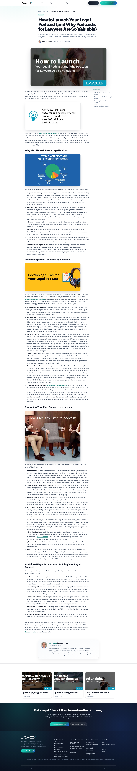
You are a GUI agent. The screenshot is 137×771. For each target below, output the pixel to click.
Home (39, 11)
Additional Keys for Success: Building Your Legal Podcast (101, 105)
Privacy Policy (104, 768)
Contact (104, 747)
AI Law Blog (105, 739)
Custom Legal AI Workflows (58, 740)
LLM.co (104, 749)
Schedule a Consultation (59, 724)
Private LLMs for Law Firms (59, 744)
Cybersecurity (64, 3)
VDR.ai (104, 751)
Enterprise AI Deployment (61, 756)
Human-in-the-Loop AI (76, 748)
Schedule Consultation (108, 3)
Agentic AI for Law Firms (76, 739)
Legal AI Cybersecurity (92, 739)
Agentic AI (53, 3)
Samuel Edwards (47, 41)
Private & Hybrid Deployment (90, 747)
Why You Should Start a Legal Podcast (102, 93)
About (103, 742)
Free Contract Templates (108, 744)
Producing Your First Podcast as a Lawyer (103, 101)
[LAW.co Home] (26, 3)
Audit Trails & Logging (92, 744)
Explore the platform (78, 724)
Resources (75, 3)
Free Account (94, 3)
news (48, 11)
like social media (42, 537)
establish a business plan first (35, 299)
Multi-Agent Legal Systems (75, 743)
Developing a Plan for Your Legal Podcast (103, 97)
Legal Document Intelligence (58, 748)
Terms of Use (112, 768)
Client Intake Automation (60, 754)
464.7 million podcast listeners (49, 133)
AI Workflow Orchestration (77, 746)
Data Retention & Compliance (90, 754)
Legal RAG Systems (91, 751)
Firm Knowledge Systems (61, 751)
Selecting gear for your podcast (57, 385)
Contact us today (30, 632)
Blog (44, 11)
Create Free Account (28, 750)
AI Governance (90, 742)
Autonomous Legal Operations (75, 751)
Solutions (43, 3)
